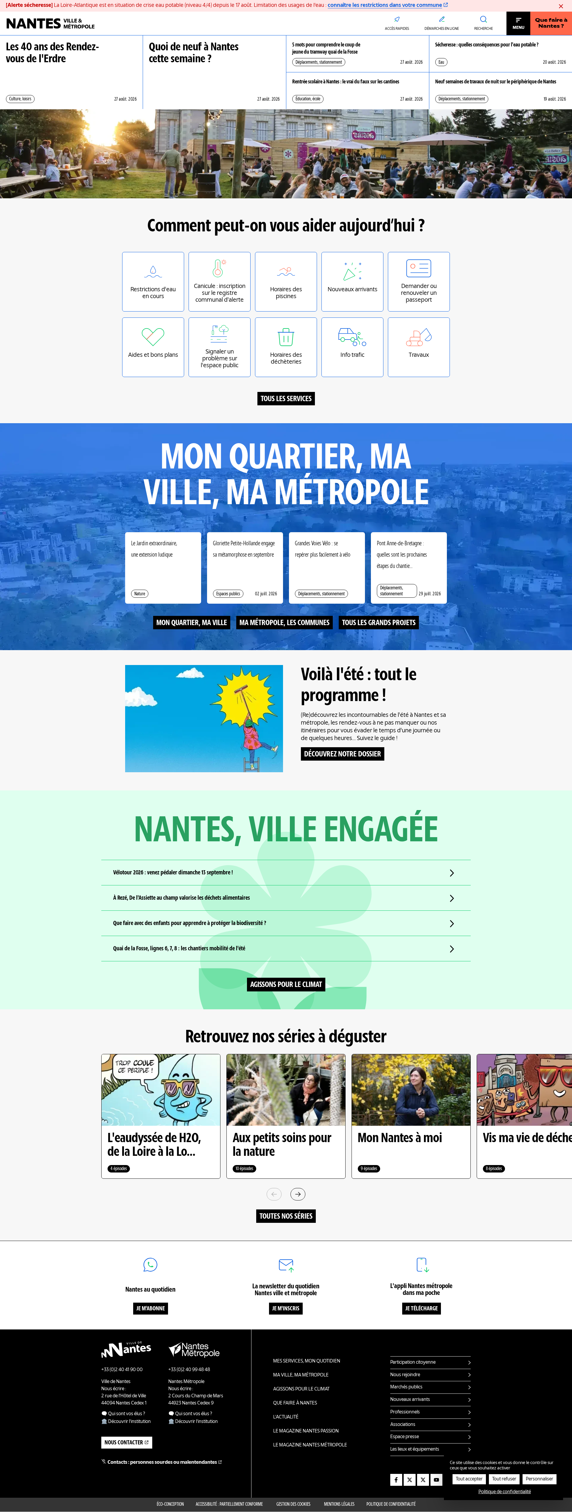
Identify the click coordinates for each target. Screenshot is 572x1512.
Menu (518, 28)
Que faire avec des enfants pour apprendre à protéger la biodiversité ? (189, 923)
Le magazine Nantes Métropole (310, 1445)
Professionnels (405, 1412)
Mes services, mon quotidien (306, 1361)
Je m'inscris (285, 1309)
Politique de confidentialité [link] (504, 1492)
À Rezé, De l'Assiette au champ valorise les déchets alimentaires (181, 898)
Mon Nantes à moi (400, 1138)
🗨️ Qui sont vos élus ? (123, 1414)
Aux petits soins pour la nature (282, 1145)
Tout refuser (504, 1479)
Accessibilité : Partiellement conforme (229, 1504)
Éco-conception (170, 1504)
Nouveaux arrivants (410, 1399)
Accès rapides (397, 29)
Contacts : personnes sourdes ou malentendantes (162, 1462)
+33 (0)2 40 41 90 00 (122, 1370)
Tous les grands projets (379, 623)
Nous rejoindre (405, 1375)
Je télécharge (421, 1309)
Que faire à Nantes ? (551, 23)
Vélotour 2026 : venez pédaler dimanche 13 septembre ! (173, 873)
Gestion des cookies (293, 1504)
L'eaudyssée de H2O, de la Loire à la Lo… (154, 1145)
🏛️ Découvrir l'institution (126, 1421)
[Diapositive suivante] (297, 1194)
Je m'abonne (150, 1309)
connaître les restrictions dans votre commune (385, 5)
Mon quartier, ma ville (191, 623)
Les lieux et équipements (414, 1449)
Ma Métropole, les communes (284, 623)
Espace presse (404, 1437)
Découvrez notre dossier (342, 754)
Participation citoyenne (413, 1362)
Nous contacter (124, 1443)
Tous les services (286, 399)
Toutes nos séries (286, 1216)
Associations (402, 1424)
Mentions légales (339, 1504)
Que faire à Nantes (295, 1403)
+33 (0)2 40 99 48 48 (189, 1370)
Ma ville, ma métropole (301, 1375)
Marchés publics (406, 1387)
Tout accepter (469, 1479)
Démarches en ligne (442, 29)
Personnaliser (539, 1479)
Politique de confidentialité (391, 1504)
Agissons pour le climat (286, 985)
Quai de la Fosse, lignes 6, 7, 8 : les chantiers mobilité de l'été (179, 949)
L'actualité (286, 1417)
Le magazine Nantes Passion (306, 1431)
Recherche (483, 29)
